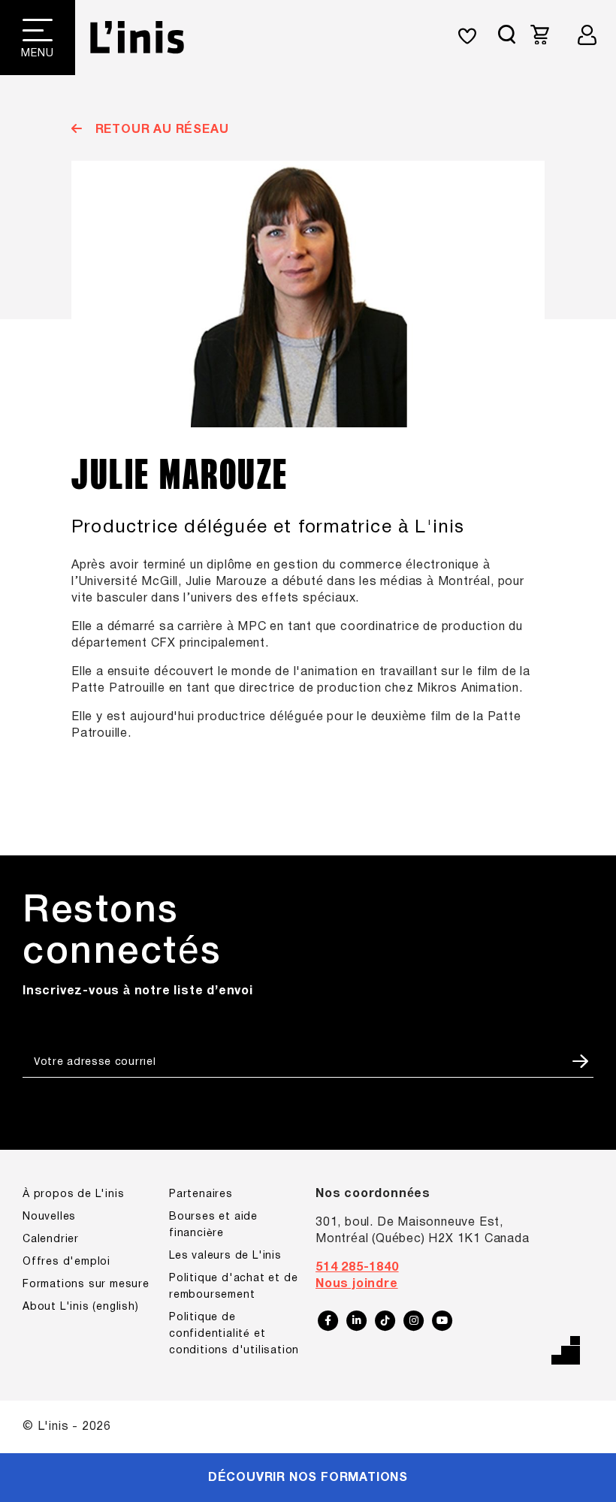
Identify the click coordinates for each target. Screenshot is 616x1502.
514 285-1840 (357, 1267)
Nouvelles (49, 1217)
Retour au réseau (160, 130)
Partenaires (201, 1194)
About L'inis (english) (81, 1307)
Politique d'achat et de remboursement (233, 1287)
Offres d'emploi (66, 1262)
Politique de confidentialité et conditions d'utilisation (234, 1334)
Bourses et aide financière (213, 1225)
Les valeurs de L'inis (225, 1256)
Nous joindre (357, 1284)
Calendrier (51, 1239)
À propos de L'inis (73, 1194)
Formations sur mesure (86, 1284)
